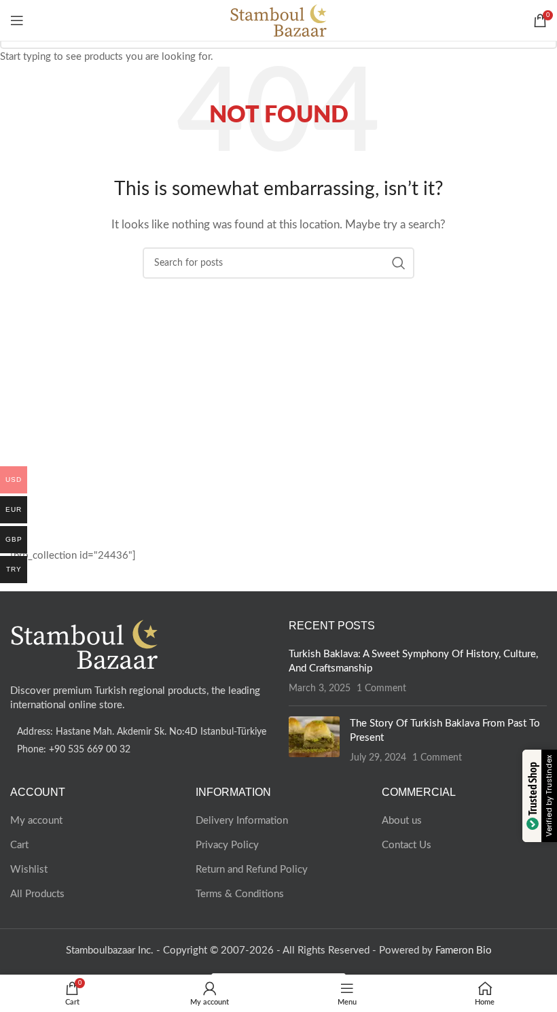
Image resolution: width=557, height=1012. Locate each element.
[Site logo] (279, 20)
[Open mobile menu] (17, 20)
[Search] (519, 20)
